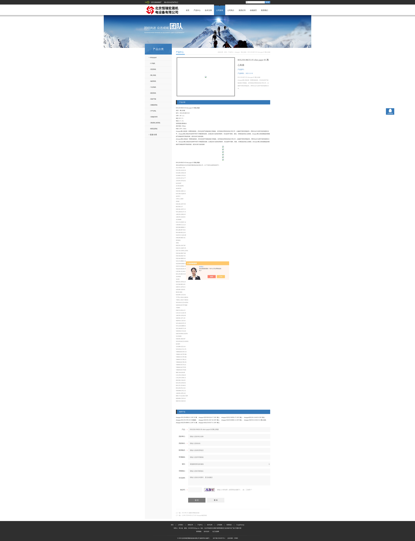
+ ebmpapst (152, 57)
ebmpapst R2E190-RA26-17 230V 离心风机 (210, 417)
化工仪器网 (215, 531)
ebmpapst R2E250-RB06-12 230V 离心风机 (233, 420)
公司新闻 (219, 10)
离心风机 (243, 52)
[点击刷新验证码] (209, 490)
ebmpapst (237, 52)
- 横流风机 (153, 93)
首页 (187, 10)
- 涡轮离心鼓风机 (155, 123)
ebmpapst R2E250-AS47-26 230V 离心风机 (210, 420)
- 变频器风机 (153, 105)
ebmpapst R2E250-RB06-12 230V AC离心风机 (188, 422)
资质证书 (242, 10)
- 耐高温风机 (153, 128)
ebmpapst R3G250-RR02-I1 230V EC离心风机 (188, 417)
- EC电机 (152, 63)
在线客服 (390, 113)
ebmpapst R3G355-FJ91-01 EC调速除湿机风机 (188, 420)
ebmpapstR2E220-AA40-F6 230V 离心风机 (255, 417)
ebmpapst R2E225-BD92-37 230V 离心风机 (233, 417)
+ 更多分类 (153, 135)
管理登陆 (198, 531)
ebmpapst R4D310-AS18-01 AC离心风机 (255, 420)
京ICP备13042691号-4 (219, 538)
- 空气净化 (153, 111)
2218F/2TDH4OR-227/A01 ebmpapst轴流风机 (194, 515)
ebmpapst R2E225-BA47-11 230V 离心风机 (210, 422)
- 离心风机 (153, 75)
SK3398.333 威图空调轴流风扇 (190, 513)
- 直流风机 (153, 69)
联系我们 (264, 10)
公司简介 (230, 10)
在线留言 (253, 10)
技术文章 (208, 10)
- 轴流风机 (153, 81)
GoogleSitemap (240, 525)
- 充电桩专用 (153, 117)
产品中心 (197, 10)
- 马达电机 (153, 87)
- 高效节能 (153, 99)
